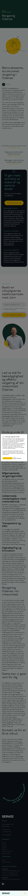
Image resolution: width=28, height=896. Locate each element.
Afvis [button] (15, 458)
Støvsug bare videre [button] (8, 458)
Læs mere (19, 458)
